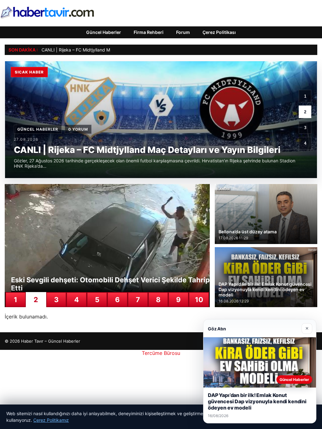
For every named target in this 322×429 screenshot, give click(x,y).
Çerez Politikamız (51, 420)
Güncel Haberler (103, 32)
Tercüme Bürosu (161, 353)
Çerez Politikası (219, 32)
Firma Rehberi (149, 32)
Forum (183, 32)
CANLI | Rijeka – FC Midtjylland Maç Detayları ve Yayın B (99, 49)
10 (199, 300)
